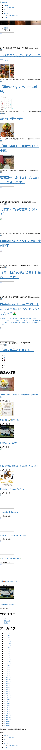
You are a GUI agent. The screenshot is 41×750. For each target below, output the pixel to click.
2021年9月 (7, 721)
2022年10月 (7, 697)
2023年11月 (7, 679)
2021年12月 (7, 715)
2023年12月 (7, 677)
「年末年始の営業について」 (10, 512)
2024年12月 (7, 659)
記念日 (6, 741)
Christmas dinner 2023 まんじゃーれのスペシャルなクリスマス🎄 (20, 308)
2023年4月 (7, 689)
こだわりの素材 (9, 737)
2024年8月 (7, 667)
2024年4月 (7, 671)
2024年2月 (7, 673)
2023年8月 (7, 683)
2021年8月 (7, 723)
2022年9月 (7, 699)
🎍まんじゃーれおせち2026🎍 (10, 558)
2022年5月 (7, 705)
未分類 (6, 623)
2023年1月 (7, 693)
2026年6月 (7, 635)
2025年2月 (7, 655)
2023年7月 (7, 685)
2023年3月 (7, 691)
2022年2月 (7, 711)
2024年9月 (7, 665)
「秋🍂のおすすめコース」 (9, 581)
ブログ (6, 747)
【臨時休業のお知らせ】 (8, 604)
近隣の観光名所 (13, 15)
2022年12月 (7, 695)
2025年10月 (7, 645)
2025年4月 (7, 653)
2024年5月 (7, 669)
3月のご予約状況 (11, 118)
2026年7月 (7, 633)
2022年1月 (7, 713)
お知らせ (7, 621)
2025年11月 (7, 643)
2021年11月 (7, 717)
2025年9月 (7, 647)
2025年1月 (7, 657)
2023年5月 (7, 687)
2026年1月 (7, 639)
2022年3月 (7, 709)
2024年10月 (7, 663)
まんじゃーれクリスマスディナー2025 (13, 535)
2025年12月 (7, 641)
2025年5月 (7, 651)
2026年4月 (7, 637)
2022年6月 (7, 703)
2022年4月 (7, 707)
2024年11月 (7, 661)
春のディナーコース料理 (8, 443)
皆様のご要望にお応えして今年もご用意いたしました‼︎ (19, 466)
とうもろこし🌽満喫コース (9, 420)
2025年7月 (7, 649)
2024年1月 (7, 675)
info (1, 50)
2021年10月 (7, 719)
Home (6, 735)
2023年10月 (7, 681)
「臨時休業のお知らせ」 (17, 350)
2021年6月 (7, 725)
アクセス (7, 743)
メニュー (7, 739)
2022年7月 (7, 701)
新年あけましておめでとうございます (13, 489)
